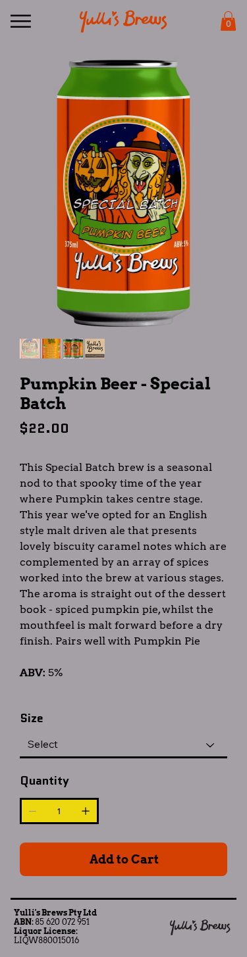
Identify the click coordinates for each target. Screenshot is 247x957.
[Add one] (85, 811)
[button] (228, 21)
